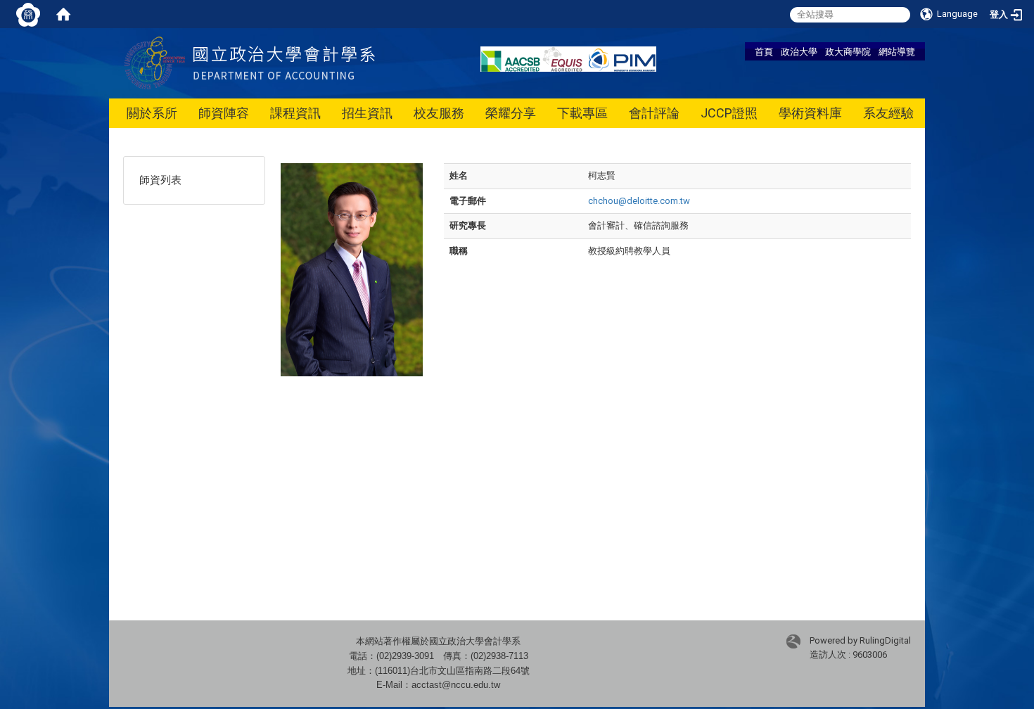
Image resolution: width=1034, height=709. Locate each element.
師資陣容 (223, 113)
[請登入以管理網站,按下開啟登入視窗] (28, 14)
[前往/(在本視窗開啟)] (284, 62)
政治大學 (799, 51)
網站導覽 (897, 51)
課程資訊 (295, 113)
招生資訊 (367, 113)
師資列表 (160, 180)
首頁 (764, 51)
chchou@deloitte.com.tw (639, 201)
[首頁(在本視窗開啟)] (63, 14)
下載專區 (582, 113)
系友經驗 (888, 113)
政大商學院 (848, 51)
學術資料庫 (810, 113)
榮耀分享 (510, 113)
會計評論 (654, 113)
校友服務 (439, 113)
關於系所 (152, 113)
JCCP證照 (729, 113)
